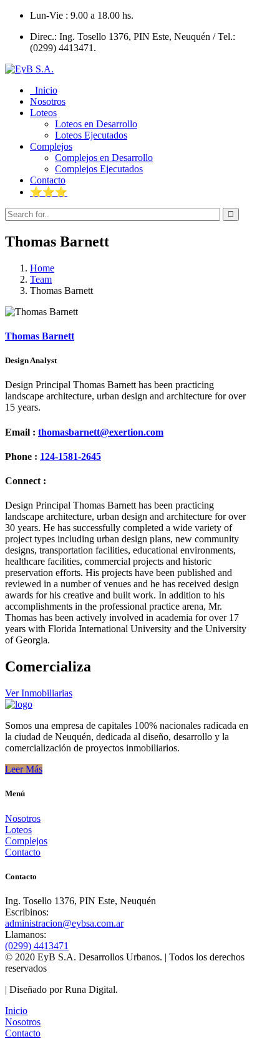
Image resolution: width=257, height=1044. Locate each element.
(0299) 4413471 (37, 945)
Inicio (16, 1010)
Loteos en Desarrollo (96, 124)
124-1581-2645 (70, 456)
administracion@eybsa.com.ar (64, 923)
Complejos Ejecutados (99, 168)
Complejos (26, 841)
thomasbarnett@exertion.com (100, 432)
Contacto (23, 852)
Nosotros (23, 818)
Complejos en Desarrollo (104, 157)
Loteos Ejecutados (91, 135)
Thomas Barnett (39, 336)
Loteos (18, 829)
